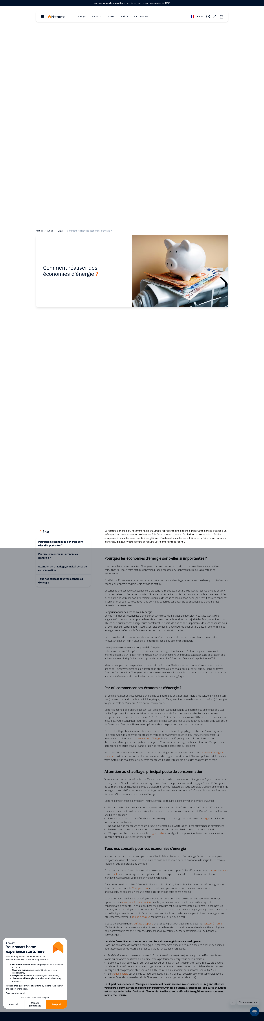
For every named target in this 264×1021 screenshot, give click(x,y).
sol (115, 874)
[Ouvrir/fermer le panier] (221, 16)
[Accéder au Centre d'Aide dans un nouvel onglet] (208, 16)
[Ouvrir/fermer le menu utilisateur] (215, 16)
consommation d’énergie (147, 738)
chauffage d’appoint (142, 923)
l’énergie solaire (140, 888)
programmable (157, 833)
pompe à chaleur (141, 917)
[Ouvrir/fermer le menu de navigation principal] (42, 16)
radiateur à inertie (212, 923)
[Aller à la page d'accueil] (61, 16)
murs (225, 870)
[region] (132, 3)
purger (206, 818)
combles (212, 870)
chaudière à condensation (136, 902)
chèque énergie (119, 973)
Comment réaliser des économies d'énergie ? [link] (89, 230)
